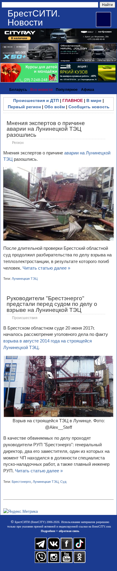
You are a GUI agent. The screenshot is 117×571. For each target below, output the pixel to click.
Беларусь (18, 90)
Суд (63, 481)
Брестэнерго (21, 481)
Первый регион (24, 106)
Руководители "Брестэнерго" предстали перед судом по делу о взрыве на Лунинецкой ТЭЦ (52, 304)
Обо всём (54, 106)
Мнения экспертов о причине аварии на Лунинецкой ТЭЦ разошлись (46, 129)
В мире (93, 100)
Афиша (87, 90)
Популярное (67, 90)
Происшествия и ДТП (36, 100)
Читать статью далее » (46, 268)
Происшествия (25, 318)
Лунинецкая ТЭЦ (25, 278)
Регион (18, 143)
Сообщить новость (89, 106)
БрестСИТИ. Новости (34, 17)
